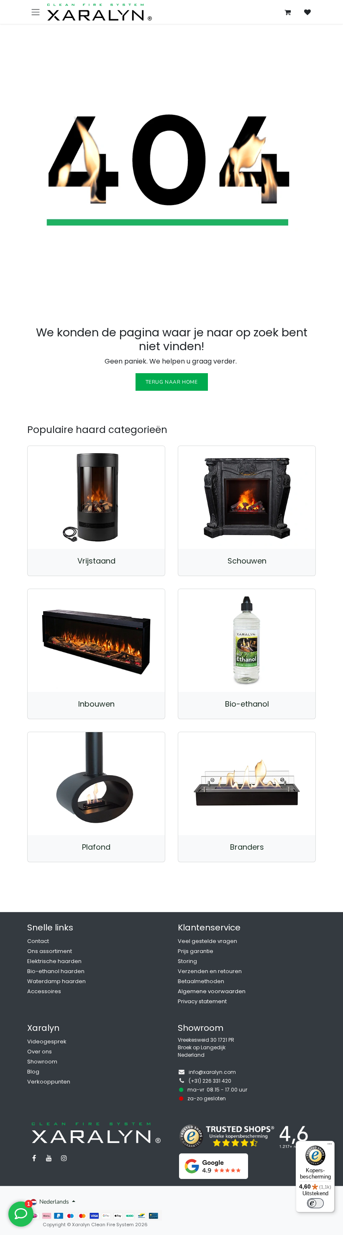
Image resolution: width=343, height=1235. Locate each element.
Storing (187, 961)
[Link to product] (96, 497)
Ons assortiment (49, 951)
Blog (33, 1072)
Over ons (39, 1052)
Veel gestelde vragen (207, 941)
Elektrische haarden (54, 961)
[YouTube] (49, 1158)
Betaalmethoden (201, 981)
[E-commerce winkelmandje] (287, 12)
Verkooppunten (48, 1082)
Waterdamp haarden (56, 981)
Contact (38, 941)
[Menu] (330, 1146)
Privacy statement (202, 1001)
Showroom (42, 1062)
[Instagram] (64, 1158)
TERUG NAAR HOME (172, 382)
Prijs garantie (195, 951)
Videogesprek (47, 1041)
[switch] (315, 1203)
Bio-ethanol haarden (55, 971)
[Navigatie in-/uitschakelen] (35, 11)
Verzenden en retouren (210, 971)
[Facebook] (34, 1158)
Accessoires (44, 991)
